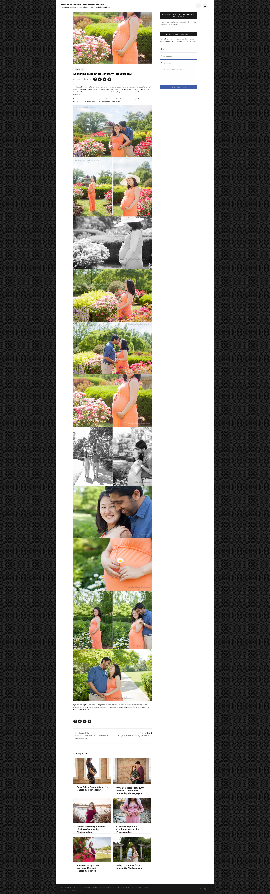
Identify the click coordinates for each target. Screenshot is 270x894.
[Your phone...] (161, 56)
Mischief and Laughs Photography (83, 4)
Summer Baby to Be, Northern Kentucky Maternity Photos (88, 868)
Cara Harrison (82, 79)
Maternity (79, 69)
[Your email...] (161, 63)
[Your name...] (161, 49)
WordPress (76, 890)
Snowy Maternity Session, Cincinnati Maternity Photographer (90, 829)
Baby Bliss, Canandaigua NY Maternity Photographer (92, 788)
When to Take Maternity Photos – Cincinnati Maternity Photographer (130, 791)
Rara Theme (142, 887)
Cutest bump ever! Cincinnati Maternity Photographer (127, 829)
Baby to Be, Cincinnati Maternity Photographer (129, 866)
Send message (178, 87)
